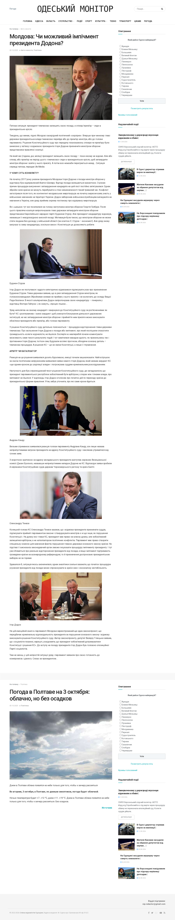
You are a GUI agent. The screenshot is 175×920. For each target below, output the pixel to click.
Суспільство (65, 21)
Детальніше (126, 162)
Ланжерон (126, 62)
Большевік (126, 52)
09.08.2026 (142, 194)
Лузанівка (126, 68)
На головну (14, 29)
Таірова (125, 86)
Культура (100, 21)
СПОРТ (88, 21)
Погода (13, 9)
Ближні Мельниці (129, 49)
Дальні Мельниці (129, 59)
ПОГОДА (148, 21)
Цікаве (137, 21)
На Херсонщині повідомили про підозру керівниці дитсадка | (151, 216)
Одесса (39, 21)
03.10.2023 (14, 50)
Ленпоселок (127, 65)
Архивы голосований (127, 115)
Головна (27, 21)
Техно (113, 21)
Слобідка (126, 92)
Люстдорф (126, 71)
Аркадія (125, 46)
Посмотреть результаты (142, 108)
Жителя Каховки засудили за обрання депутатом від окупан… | (150, 187)
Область (50, 21)
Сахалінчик (127, 89)
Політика (38, 50)
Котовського (127, 83)
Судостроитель (129, 80)
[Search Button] (162, 9)
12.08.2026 (123, 142)
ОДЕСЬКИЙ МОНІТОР (75, 9)
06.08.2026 (125, 207)
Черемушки (127, 95)
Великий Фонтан (129, 55)
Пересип (125, 77)
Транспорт (125, 21)
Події (79, 21)
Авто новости (26, 29)
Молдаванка (127, 74)
